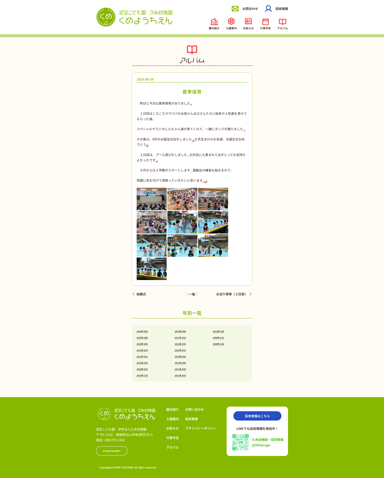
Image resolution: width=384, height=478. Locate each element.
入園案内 (231, 28)
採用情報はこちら (257, 416)
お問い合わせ (194, 409)
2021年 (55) (142, 362)
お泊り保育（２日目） (232, 294)
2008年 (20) (218, 343)
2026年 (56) (142, 331)
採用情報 (281, 8)
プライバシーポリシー (201, 428)
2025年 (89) (142, 337)
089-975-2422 (115, 440)
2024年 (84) (142, 343)
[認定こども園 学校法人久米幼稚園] (134, 17)
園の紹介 (214, 28)
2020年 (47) (142, 369)
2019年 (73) (142, 375)
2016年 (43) (180, 343)
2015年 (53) (180, 350)
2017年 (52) (180, 337)
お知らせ (248, 28)
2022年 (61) (142, 356)
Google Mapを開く (112, 450)
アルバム (282, 28)
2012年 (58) (180, 369)
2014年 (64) (180, 356)
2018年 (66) (180, 331)
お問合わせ (250, 8)
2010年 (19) (218, 331)
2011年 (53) (180, 375)
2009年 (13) (218, 337)
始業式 (141, 294)
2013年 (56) (180, 362)
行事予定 (265, 28)
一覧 (192, 294)
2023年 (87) (142, 350)
